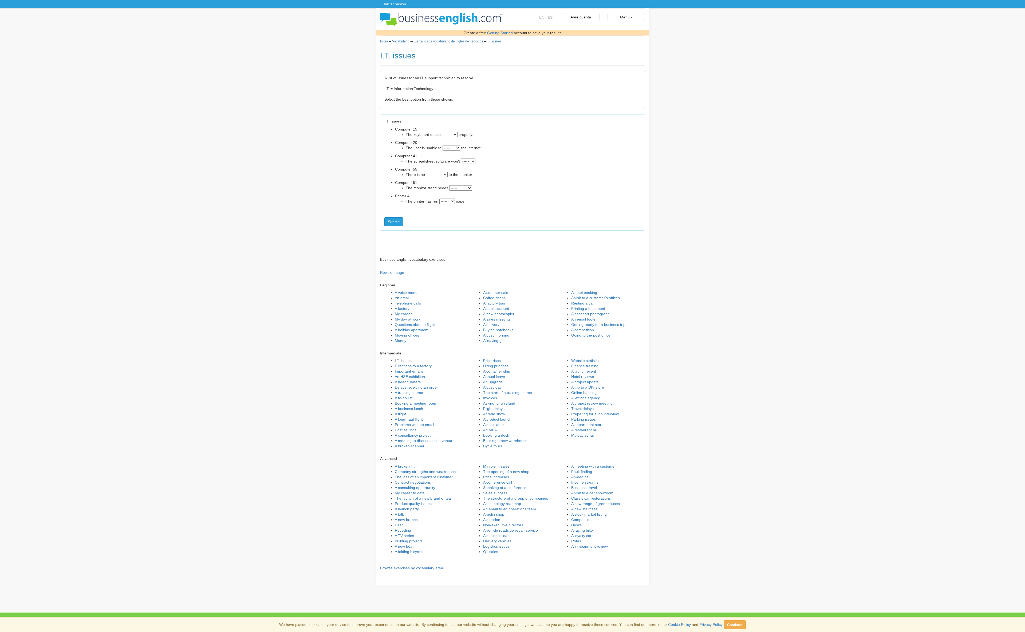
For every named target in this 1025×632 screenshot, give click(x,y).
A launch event (583, 371)
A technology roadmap (502, 503)
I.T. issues (494, 41)
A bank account (496, 308)
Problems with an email (414, 424)
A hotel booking (584, 292)
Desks (576, 525)
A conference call (497, 482)
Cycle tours (492, 446)
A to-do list (403, 398)
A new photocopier (498, 314)
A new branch (406, 520)
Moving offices (407, 335)
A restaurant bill (584, 430)
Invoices (490, 398)
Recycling (403, 530)
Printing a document (588, 308)
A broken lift (405, 466)
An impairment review (589, 546)
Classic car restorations (591, 498)
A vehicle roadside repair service (510, 530)
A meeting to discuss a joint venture (425, 441)
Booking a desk (496, 435)
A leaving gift (493, 340)
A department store (587, 424)
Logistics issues (496, 546)
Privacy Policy (711, 624)
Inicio (384, 41)
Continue (734, 625)
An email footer (584, 319)
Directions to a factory (413, 366)
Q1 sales (490, 552)
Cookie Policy (679, 624)
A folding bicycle (408, 552)
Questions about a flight (415, 324)
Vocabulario (400, 41)
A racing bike (582, 530)
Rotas (576, 541)
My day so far (582, 435)
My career (403, 314)
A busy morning (496, 335)
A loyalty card (582, 536)
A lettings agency (585, 398)
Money (400, 340)
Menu (625, 17)
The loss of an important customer (424, 477)
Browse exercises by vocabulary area (411, 568)
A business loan (496, 536)
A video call (580, 477)
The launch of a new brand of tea (423, 498)
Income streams (584, 482)
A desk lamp (493, 424)
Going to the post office (590, 335)
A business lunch (409, 408)
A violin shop (493, 514)
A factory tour (494, 303)
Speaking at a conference (504, 487)
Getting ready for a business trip (598, 324)
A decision (491, 520)
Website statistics (585, 360)
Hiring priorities (495, 366)
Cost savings (405, 430)
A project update (585, 382)
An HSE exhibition (410, 376)
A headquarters (408, 382)
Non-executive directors (503, 525)
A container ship (496, 371)
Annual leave (494, 376)
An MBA (490, 430)
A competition (582, 330)
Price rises (492, 360)
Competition (581, 520)
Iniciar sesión (395, 4)
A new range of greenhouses (595, 503)
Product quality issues (413, 503)
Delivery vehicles (497, 541)
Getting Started (500, 33)
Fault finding (581, 471)
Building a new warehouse (505, 441)
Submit (394, 222)
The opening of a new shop (506, 471)
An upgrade (493, 382)
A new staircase (584, 509)
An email (402, 298)
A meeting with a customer (593, 466)
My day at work (407, 319)
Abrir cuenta (580, 17)
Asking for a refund (499, 403)
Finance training (584, 366)
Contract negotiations (413, 482)
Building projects (409, 541)
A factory (402, 308)
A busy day (492, 387)
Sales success (495, 493)
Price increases (496, 477)
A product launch (497, 419)
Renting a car (582, 303)
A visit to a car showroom (592, 493)
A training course (409, 392)
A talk (399, 514)
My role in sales (496, 466)
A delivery (491, 324)
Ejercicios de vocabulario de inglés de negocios (448, 41)
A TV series (404, 536)
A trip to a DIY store (587, 387)
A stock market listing (589, 514)
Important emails (409, 371)
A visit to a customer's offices (595, 298)
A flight (400, 414)
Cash (399, 525)
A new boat (404, 546)
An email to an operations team (509, 509)
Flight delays (493, 408)
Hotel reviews (582, 376)
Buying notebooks (498, 330)
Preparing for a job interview (595, 414)
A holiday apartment (411, 330)
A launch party (407, 509)
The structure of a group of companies (515, 498)
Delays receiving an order (416, 387)
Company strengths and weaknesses (426, 471)
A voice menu (406, 292)
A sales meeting (496, 319)
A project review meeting (592, 403)
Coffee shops (494, 298)
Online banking (584, 392)
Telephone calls (408, 303)
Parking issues (583, 419)
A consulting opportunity (415, 487)
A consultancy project (413, 435)
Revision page (392, 272)
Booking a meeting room (415, 403)
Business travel (584, 487)
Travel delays (582, 408)
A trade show (494, 414)
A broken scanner (409, 446)
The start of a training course (507, 392)
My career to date (410, 493)
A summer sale (495, 292)
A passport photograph (590, 314)
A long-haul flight (409, 419)
